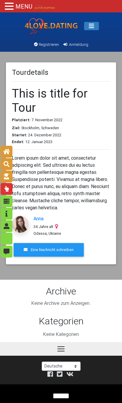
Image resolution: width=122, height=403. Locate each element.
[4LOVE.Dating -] (51, 26)
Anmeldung (78, 44)
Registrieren (48, 44)
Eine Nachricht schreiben (52, 249)
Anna (38, 218)
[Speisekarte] (91, 26)
